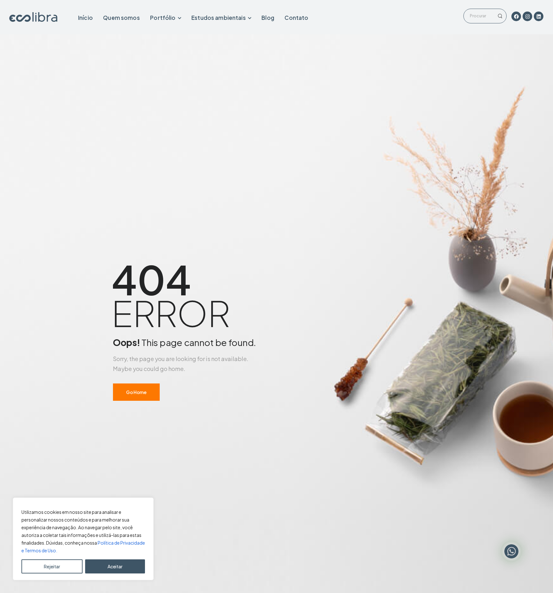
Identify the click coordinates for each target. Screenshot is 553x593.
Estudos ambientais (218, 17)
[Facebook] (516, 16)
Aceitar (115, 566)
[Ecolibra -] (33, 17)
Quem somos (121, 17)
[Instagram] (527, 16)
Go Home (136, 392)
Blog (267, 17)
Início (85, 17)
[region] (83, 539)
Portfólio (162, 17)
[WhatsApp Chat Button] (511, 551)
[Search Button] (499, 16)
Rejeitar (52, 566)
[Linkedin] (538, 16)
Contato (296, 17)
